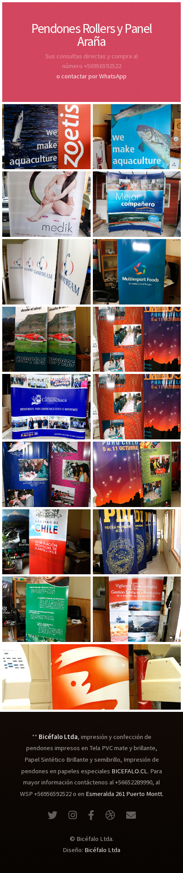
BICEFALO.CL (129, 771)
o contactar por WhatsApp (91, 76)
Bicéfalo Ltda (102, 850)
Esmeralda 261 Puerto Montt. (124, 794)
